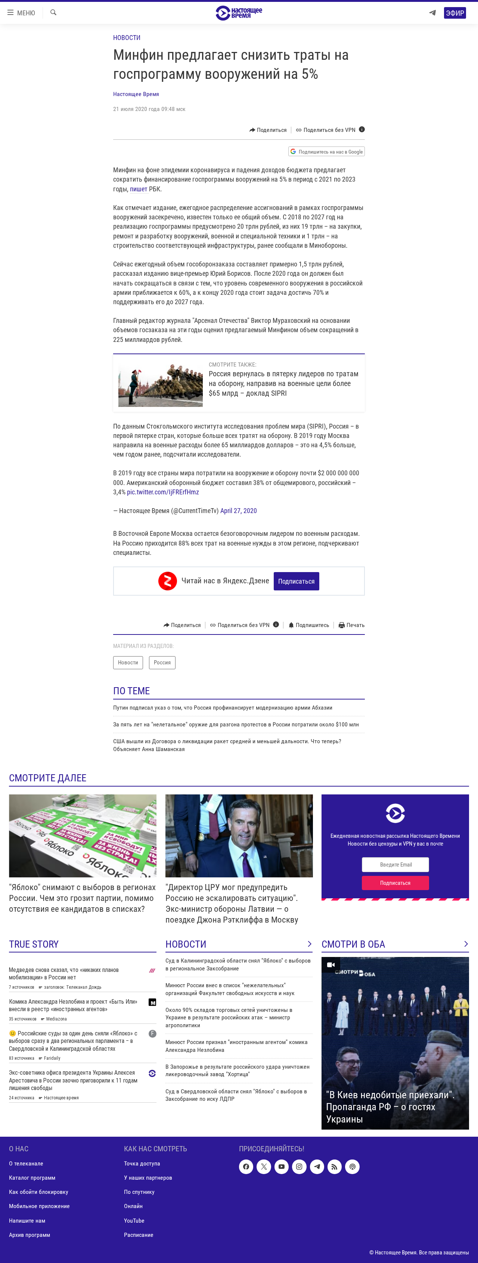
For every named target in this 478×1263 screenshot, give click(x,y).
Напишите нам (27, 1220)
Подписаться (296, 581)
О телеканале (26, 1163)
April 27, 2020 (238, 511)
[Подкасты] (352, 1166)
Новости (126, 37)
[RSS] (335, 1166)
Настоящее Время (136, 94)
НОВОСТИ (186, 944)
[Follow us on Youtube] (281, 1166)
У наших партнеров (148, 1178)
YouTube (134, 1220)
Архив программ (29, 1234)
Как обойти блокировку (38, 1192)
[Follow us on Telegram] (317, 1166)
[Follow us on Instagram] (299, 1166)
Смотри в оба (353, 944)
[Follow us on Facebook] (246, 1166)
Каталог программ (32, 1178)
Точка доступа (142, 1163)
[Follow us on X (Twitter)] (264, 1166)
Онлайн (133, 1206)
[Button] (268, 130)
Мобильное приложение (39, 1206)
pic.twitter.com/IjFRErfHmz (163, 492)
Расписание (138, 1234)
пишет (139, 189)
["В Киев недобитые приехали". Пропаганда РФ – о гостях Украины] (395, 1043)
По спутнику (139, 1192)
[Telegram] (432, 13)
